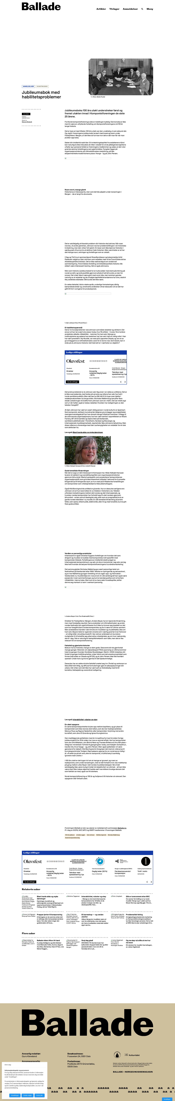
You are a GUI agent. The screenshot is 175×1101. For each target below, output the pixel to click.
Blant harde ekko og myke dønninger (88, 432)
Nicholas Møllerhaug (113, 835)
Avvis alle (39, 1095)
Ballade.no (122, 828)
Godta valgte (27, 1095)
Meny (150, 9)
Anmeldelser (130, 9)
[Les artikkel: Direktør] (76, 368)
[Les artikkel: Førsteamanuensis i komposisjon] (124, 868)
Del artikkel (26, 114)
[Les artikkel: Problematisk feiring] (132, 919)
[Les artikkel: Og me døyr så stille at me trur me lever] (132, 945)
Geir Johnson (90, 835)
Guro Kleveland (29, 1056)
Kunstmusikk (42, 86)
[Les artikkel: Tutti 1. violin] (147, 868)
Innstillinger (167, 1099)
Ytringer (114, 9)
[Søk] (142, 9)
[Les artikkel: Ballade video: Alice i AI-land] (43, 945)
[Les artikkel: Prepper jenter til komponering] (43, 919)
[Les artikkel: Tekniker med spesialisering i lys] (122, 368)
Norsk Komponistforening (72, 838)
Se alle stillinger (72, 382)
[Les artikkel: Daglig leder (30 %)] (102, 868)
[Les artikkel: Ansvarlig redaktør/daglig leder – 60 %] (99, 368)
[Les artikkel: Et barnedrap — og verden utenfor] (87, 919)
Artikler (101, 9)
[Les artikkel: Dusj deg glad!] (87, 945)
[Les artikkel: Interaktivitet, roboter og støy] (87, 901)
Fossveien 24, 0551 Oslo (79, 1056)
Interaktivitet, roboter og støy (85, 719)
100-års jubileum (69, 835)
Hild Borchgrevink (101, 835)
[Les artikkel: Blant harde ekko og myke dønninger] (43, 901)
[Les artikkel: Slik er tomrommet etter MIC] (132, 901)
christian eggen (80, 835)
